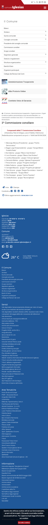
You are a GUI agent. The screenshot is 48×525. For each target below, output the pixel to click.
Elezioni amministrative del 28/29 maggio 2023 (16, 475)
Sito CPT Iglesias (7, 378)
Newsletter (5, 501)
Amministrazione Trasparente (21, 82)
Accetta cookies (24, 522)
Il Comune (11, 21)
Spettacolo (5, 454)
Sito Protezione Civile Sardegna (11, 381)
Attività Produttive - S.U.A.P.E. (11, 406)
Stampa (16, 187)
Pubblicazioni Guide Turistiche (11, 496)
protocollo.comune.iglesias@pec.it (18, 242)
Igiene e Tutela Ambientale (10, 422)
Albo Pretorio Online (17, 91)
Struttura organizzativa (12, 62)
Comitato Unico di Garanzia (19, 101)
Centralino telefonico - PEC (10, 321)
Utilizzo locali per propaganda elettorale (14, 319)
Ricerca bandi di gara (9, 339)
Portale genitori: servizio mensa (11, 351)
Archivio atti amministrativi (10, 325)
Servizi (5, 304)
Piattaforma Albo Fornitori (10, 355)
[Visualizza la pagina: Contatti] (35, 2)
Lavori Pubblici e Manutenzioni (11, 411)
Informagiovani (6, 434)
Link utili (4, 498)
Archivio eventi (6, 485)
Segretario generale (11, 55)
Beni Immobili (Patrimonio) (10, 418)
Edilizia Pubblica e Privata (10, 408)
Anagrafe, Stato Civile (8, 397)
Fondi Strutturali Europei (9, 392)
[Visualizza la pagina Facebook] (40, 2)
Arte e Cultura (6, 415)
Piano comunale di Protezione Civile (13, 374)
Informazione (8, 463)
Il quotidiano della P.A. (8, 489)
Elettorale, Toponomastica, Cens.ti (12, 402)
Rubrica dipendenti (8, 346)
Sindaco (7, 32)
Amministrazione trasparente (20, 113)
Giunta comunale (10, 36)
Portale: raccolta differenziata (11, 371)
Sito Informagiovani (8, 376)
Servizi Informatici (7, 452)
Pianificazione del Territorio (10, 404)
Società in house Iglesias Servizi (12, 448)
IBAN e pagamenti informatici (11, 367)
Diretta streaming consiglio (10, 348)
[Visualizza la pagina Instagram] (42, 2)
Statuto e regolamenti (11, 59)
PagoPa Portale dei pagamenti (11, 365)
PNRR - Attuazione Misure (10, 395)
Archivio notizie (6, 482)
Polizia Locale (6, 425)
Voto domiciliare (7, 316)
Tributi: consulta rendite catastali (12, 360)
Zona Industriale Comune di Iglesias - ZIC (15, 457)
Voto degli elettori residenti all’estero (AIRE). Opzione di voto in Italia (22, 312)
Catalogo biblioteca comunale (11, 344)
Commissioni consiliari (12, 47)
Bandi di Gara (8, 66)
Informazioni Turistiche (9, 436)
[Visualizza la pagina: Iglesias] (2, 113)
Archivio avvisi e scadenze (10, 487)
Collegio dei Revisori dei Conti (14, 74)
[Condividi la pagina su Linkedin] (19, 191)
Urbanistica (5, 399)
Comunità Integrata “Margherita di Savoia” (15, 466)
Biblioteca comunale (8, 420)
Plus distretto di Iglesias (9, 353)
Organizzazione (36, 113)
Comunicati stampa (8, 480)
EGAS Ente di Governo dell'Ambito (12, 383)
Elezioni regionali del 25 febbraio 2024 (13, 478)
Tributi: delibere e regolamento (11, 362)
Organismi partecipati (11, 70)
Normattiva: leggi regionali (10, 494)
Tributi (4, 438)
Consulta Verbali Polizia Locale (11, 342)
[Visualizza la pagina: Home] (32, 2)
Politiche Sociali (6, 413)
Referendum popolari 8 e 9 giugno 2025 (14, 468)
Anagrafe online (7, 332)
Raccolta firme (6, 473)
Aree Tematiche (9, 389)
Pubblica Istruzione (8, 427)
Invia (7, 187)
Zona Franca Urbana (8, 445)
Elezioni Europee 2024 (8, 471)
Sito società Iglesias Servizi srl (11, 369)
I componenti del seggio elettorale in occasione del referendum (21, 314)
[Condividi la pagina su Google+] (22, 191)
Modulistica (5, 337)
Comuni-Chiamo (7, 328)
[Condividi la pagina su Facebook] (12, 191)
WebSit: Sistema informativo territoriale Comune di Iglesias (20, 358)
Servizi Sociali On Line (8, 335)
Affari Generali (6, 429)
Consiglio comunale (11, 40)
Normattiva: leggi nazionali (10, 491)
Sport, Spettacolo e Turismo (10, 431)
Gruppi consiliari (9, 51)
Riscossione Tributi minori (10, 441)
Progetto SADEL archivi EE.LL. (11, 330)
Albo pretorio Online (8, 323)
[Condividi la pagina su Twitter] (15, 191)
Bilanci (6, 28)
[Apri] (45, 31)
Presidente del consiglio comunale (16, 43)
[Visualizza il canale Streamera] (45, 2)
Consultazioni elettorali (9, 443)
